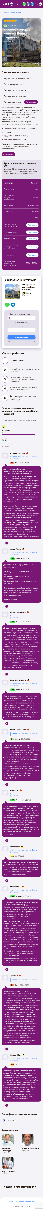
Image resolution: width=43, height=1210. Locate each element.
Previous (6, 63)
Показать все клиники (12, 12)
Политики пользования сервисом (21, 1202)
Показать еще (31, 102)
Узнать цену (32, 225)
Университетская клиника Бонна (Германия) (23, 458)
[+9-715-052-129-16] (36, 4)
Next (37, 63)
